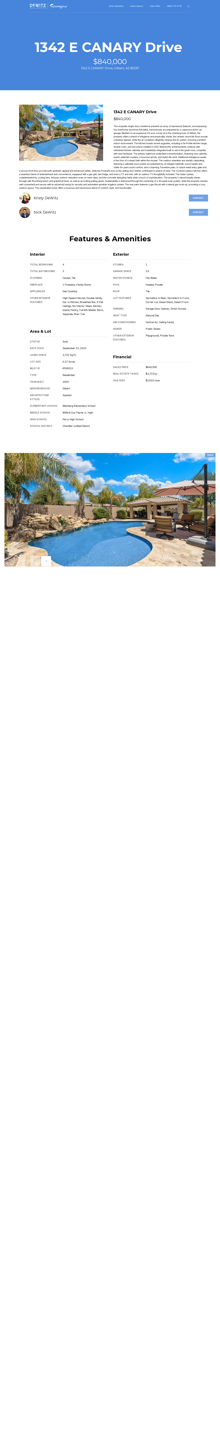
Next (46, 561)
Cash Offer (155, 6)
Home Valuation (116, 6)
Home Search (136, 6)
